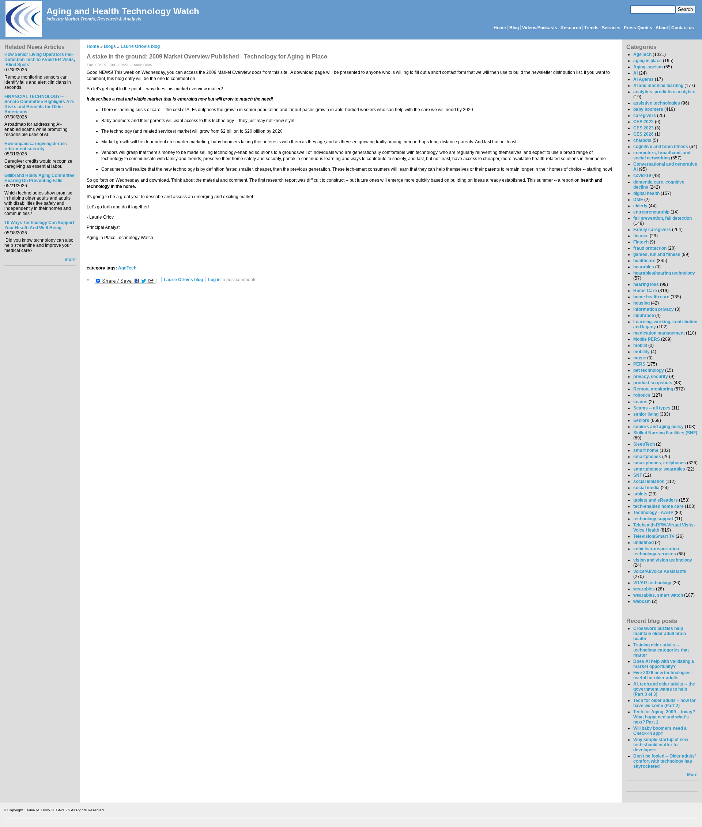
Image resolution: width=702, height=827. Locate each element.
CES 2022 (643, 121)
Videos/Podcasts (539, 27)
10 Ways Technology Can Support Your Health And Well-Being (39, 225)
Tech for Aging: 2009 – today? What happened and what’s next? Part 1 (664, 717)
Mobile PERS (646, 339)
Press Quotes (638, 27)
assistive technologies (656, 103)
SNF (637, 475)
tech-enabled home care (658, 506)
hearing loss (646, 284)
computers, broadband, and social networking (661, 155)
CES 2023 (643, 128)
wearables (644, 589)
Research (571, 27)
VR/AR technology (652, 582)
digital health (646, 193)
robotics (641, 395)
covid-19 (642, 175)
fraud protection (650, 248)
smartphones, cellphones (659, 462)
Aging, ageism (648, 66)
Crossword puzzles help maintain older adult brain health (659, 633)
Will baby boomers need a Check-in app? (660, 731)
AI (635, 73)
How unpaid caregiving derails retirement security (35, 146)
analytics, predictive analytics (664, 91)
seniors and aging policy (658, 426)
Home (500, 27)
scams (640, 401)
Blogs (110, 46)
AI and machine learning (658, 85)
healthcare (644, 260)
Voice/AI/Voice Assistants (659, 571)
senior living (645, 414)
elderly (640, 205)
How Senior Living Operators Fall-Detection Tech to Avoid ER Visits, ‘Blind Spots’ (39, 59)
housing (641, 303)
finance (641, 235)
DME (638, 199)
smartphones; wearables (659, 469)
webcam (642, 601)
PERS (639, 364)
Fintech (641, 242)
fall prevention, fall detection (662, 218)
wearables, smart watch (658, 595)
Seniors (641, 420)
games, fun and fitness (656, 254)
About (662, 27)
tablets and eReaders (655, 500)
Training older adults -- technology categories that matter (661, 650)
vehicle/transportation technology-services (656, 551)
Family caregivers (652, 229)
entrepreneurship (651, 212)
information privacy (653, 309)
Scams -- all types (652, 408)
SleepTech (644, 444)
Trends (591, 27)
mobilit (640, 345)
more (70, 259)
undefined (643, 542)
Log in (214, 279)
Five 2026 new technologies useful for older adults (662, 675)
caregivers (644, 115)
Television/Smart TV (654, 536)
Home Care (645, 290)
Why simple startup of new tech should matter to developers (660, 744)
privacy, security (650, 376)
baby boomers (648, 109)
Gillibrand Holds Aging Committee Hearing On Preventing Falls (39, 178)
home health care (651, 296)
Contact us (682, 27)
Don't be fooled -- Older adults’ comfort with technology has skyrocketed (664, 761)
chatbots (642, 140)
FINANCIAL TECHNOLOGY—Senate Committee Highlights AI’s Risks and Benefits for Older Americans (39, 104)
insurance (643, 315)
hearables (643, 266)
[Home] (23, 19)
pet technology (648, 370)
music (639, 357)
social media (646, 487)
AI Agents (643, 79)
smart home (645, 450)
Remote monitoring (653, 389)
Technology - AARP (653, 512)
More (692, 774)
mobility (641, 351)
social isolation (648, 481)
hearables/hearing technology (664, 273)
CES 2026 (643, 134)
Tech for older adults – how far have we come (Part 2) (664, 703)
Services (611, 27)
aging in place (647, 60)
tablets (640, 493)
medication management (659, 333)
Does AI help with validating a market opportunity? (663, 664)
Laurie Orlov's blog (140, 46)
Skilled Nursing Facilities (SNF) (665, 432)
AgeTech (127, 268)
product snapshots (652, 382)
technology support (653, 518)
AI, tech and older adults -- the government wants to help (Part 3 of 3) (664, 689)
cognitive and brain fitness (660, 146)
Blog (514, 27)
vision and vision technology (662, 560)
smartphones (647, 456)
